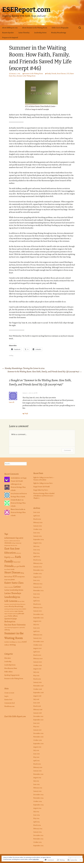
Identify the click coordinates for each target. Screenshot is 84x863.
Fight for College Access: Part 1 (43, 483)
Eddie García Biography (60, 28)
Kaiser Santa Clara (13, 582)
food (19, 562)
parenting (15, 613)
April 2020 (36, 652)
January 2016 (37, 771)
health (22, 566)
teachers (6, 642)
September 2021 (38, 618)
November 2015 (38, 774)
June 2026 (36, 512)
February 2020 (38, 659)
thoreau (20, 642)
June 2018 (36, 703)
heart (5, 569)
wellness (6, 645)
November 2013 (38, 839)
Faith (18, 557)
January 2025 (37, 536)
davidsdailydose (15, 478)
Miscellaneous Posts (10, 668)
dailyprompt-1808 (8, 545)
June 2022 (36, 594)
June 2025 (36, 533)
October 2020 (37, 645)
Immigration (21, 577)
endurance (18, 553)
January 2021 (37, 638)
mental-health (13, 604)
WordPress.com (9, 706)
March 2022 (37, 604)
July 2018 (36, 699)
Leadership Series (40, 32)
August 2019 (37, 669)
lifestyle (20, 601)
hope (10, 576)
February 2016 (37, 767)
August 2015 (37, 778)
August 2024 (37, 543)
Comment (67, 450)
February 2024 (37, 563)
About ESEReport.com (10, 28)
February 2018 (37, 710)
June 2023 (36, 580)
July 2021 (36, 624)
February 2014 (37, 829)
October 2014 (37, 801)
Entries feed (8, 700)
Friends (53, 74)
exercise (13, 557)
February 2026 (37, 522)
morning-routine (18, 609)
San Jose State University (15, 624)
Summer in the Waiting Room (33, 74)
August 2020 (37, 648)
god (18, 566)
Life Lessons (10, 601)
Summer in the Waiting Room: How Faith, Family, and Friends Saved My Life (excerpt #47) (45, 371)
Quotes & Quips (10, 618)
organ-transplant (8, 613)
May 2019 (36, 676)
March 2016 (37, 764)
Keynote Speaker (8, 32)
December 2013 (38, 835)
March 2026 (37, 519)
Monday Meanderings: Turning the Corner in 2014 (23, 368)
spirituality (22, 627)
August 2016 (37, 747)
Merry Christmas (21, 604)
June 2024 (36, 550)
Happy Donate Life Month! (41, 487)
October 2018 (37, 689)
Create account (9, 693)
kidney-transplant (8, 587)
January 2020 (37, 662)
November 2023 (38, 570)
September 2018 (38, 693)
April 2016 (36, 761)
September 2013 (38, 846)
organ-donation (18, 611)
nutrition (11, 611)
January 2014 (37, 832)
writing (13, 644)
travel (24, 641)
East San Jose (12, 548)
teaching (12, 642)
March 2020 (37, 655)
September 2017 (38, 720)
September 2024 (38, 539)
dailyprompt (18, 543)
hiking (22, 573)
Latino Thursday (24, 32)
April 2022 (36, 601)
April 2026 (36, 516)
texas (16, 642)
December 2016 (38, 733)
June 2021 (36, 628)
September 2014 (38, 805)
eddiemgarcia (15, 484)
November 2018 (38, 686)
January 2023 (37, 587)
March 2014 (37, 825)
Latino (17, 586)
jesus (13, 579)
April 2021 (36, 631)
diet (14, 545)
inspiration (7, 579)
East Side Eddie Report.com (15, 716)
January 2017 (37, 730)
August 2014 (37, 808)
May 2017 (36, 727)
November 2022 (38, 590)
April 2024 (36, 556)
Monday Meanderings (58, 32)
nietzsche (6, 611)
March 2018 (37, 706)
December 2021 (38, 614)
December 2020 (38, 642)
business (6, 541)
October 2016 (37, 740)
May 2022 (36, 597)
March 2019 (37, 679)
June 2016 (36, 754)
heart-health (10, 569)
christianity (7, 543)
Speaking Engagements (13, 627)
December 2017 (38, 716)
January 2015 (37, 791)
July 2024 (36, 546)
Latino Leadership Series (13, 590)
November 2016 (38, 737)
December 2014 (38, 795)
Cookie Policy (35, 859)
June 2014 (36, 815)
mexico (6, 606)
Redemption (9, 621)
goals (15, 566)
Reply (26, 413)
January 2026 (37, 526)
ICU (68, 74)
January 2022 (37, 611)
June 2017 (36, 723)
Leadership (10, 597)
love (23, 601)
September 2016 (38, 744)
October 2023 (37, 573)
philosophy (21, 613)
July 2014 (36, 812)
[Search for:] (80, 28)
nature (24, 609)
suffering (7, 630)
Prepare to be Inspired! (10, 37)
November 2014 (38, 798)
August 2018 (37, 696)
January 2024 (37, 567)
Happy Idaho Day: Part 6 (40, 490)
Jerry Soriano (15, 494)
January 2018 (37, 713)
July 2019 (36, 672)
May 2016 (36, 757)
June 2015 (36, 784)
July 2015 (36, 781)
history (6, 576)
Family (49, 74)
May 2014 (36, 818)
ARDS (21, 538)
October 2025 (37, 529)
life (18, 597)
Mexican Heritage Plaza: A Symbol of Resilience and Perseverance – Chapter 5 (43, 495)
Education (10, 552)
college (13, 543)
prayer (5, 616)
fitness (15, 562)
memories (6, 604)
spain (5, 627)
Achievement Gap (11, 538)
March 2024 (37, 560)
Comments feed (9, 703)
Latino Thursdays (12, 593)
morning (6, 609)
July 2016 (36, 750)
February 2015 (37, 788)
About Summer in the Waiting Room (34, 28)
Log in (6, 696)
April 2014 (36, 822)
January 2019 (37, 682)
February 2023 (37, 584)
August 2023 (37, 577)
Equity (7, 557)
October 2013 (37, 842)
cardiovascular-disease (14, 541)
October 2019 (37, 665)
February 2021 (37, 635)
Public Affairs (13, 616)
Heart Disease (61, 74)
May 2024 (36, 553)
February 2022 (37, 607)
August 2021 (37, 621)
